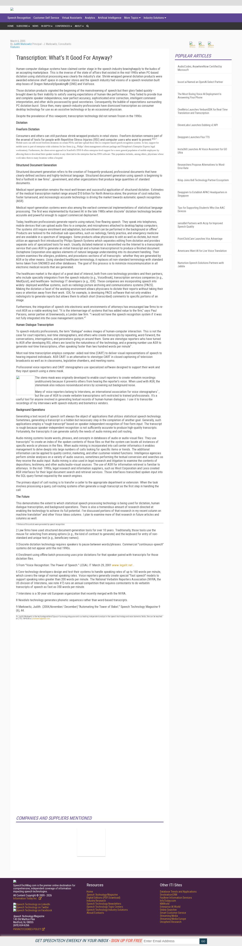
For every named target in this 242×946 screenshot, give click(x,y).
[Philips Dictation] (91, 842)
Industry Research (96, 900)
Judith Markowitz (22, 44)
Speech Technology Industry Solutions (107, 909)
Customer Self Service (46, 17)
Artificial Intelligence (109, 17)
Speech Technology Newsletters (104, 903)
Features (15, 47)
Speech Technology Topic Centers (105, 906)
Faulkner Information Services (176, 897)
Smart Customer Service (173, 912)
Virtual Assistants (72, 17)
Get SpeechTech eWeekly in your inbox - (88, 940)
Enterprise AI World (170, 906)
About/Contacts (95, 912)
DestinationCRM (168, 894)
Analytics (90, 17)
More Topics (131, 17)
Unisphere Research (171, 921)
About (78, 26)
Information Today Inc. (25, 898)
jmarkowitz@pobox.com (41, 619)
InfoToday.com (168, 900)
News (35, 26)
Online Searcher (168, 909)
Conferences (62, 26)
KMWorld (164, 903)
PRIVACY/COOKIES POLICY (27, 929)
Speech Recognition (19, 17)
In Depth (45, 26)
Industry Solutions (153, 17)
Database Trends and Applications (178, 891)
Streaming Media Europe (173, 918)
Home (11, 26)
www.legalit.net (122, 565)
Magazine (102, 894)
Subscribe (22, 26)
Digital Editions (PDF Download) (103, 897)
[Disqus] (90, 669)
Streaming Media (169, 915)
